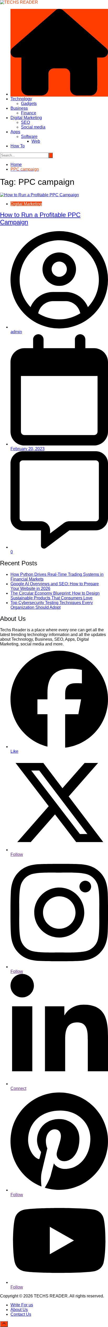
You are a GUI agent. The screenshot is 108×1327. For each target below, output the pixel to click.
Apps (15, 132)
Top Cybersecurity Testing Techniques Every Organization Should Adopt (51, 605)
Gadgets (29, 103)
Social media (33, 127)
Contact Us (20, 1314)
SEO (25, 122)
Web (35, 141)
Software (29, 136)
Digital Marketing (26, 117)
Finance (28, 113)
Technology (21, 99)
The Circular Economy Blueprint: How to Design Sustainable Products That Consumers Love (55, 595)
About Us (19, 1309)
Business (19, 108)
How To (17, 146)
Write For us (21, 1305)
